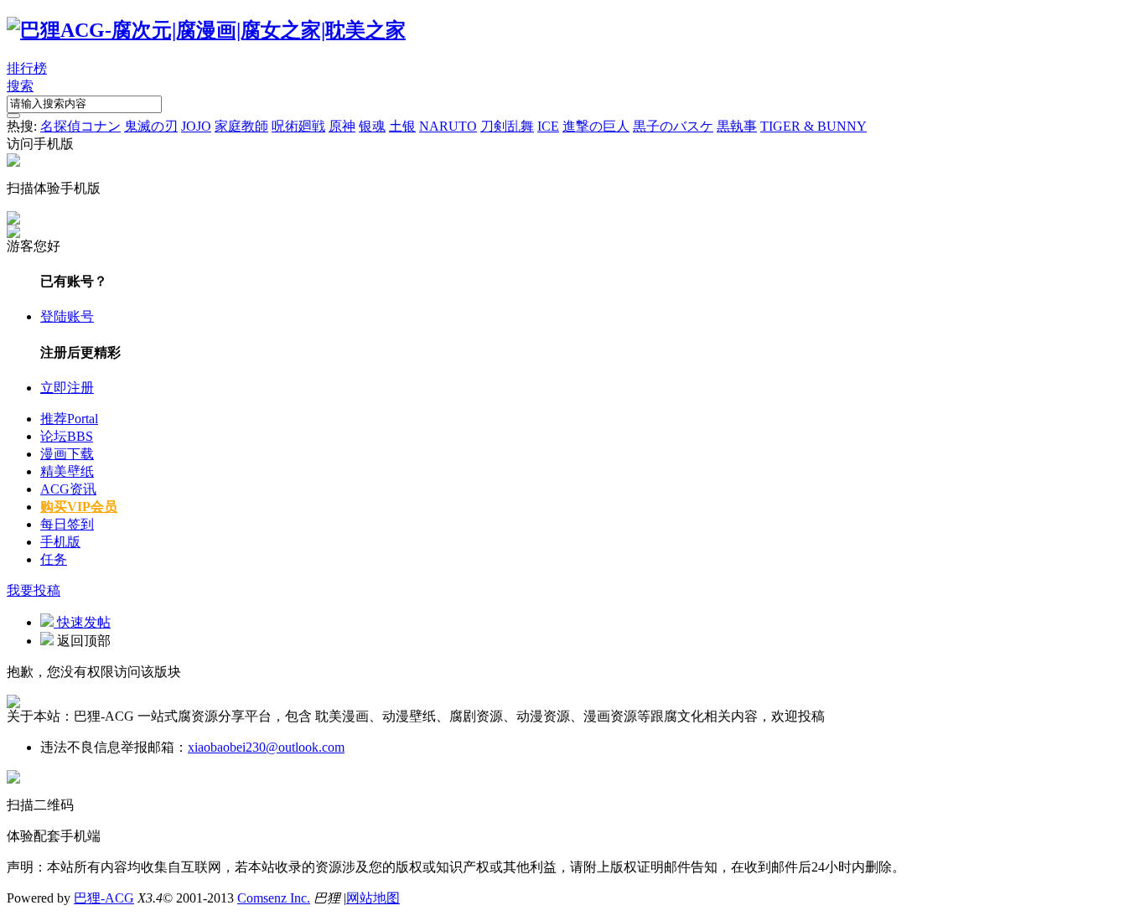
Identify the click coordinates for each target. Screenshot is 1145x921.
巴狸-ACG (104, 898)
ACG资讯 (68, 489)
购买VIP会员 (78, 506)
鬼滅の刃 (151, 126)
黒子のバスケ (673, 126)
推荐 (69, 418)
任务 (53, 559)
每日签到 (67, 524)
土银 (402, 126)
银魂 (372, 126)
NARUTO (448, 126)
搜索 (20, 86)
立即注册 (67, 387)
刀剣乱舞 (507, 126)
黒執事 (737, 126)
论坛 (66, 436)
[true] (13, 115)
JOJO (196, 126)
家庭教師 (241, 126)
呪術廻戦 (298, 126)
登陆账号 (67, 316)
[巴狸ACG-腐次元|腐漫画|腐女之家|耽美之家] (206, 30)
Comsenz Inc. (273, 898)
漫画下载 (67, 454)
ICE (548, 126)
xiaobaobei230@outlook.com (266, 747)
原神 (342, 126)
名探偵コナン (80, 126)
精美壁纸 (67, 471)
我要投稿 (33, 590)
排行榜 (27, 68)
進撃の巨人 (595, 126)
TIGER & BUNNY (813, 126)
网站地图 (373, 898)
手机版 (60, 542)
